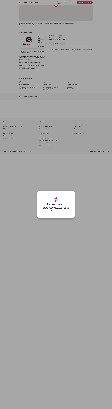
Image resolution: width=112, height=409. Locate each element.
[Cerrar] (39, 192)
